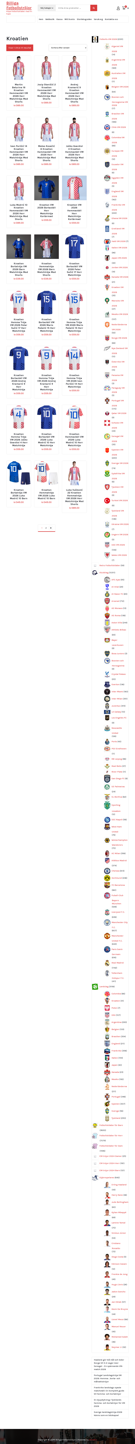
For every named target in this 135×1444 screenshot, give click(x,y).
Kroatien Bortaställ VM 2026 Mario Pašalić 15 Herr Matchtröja (46, 325)
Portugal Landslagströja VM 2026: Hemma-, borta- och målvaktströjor (108, 1378)
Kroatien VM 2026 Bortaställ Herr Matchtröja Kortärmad (46, 211)
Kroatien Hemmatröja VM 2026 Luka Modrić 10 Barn (46, 494)
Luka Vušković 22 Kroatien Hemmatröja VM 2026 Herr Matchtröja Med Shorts (74, 497)
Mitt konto (70, 19)
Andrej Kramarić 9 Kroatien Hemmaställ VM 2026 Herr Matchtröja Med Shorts (74, 93)
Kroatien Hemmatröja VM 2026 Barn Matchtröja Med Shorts (46, 269)
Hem (41, 19)
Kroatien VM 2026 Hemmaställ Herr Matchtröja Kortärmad (74, 212)
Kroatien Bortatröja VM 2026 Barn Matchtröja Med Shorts (18, 269)
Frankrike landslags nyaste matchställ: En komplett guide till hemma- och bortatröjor (109, 1390)
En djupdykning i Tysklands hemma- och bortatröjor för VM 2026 (109, 1403)
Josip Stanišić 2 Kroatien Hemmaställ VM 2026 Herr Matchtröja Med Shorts (46, 91)
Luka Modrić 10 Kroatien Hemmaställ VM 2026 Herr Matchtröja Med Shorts (18, 212)
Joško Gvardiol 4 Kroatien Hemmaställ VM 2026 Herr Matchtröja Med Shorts (74, 153)
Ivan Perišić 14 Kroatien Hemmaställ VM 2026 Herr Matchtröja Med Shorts (18, 153)
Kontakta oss (111, 19)
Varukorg (98, 19)
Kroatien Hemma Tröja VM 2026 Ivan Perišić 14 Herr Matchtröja (74, 381)
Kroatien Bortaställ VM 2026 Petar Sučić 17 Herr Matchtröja (74, 269)
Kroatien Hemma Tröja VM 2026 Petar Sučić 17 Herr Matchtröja (18, 325)
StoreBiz (93, 1439)
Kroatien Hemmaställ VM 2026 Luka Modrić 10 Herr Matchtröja (74, 440)
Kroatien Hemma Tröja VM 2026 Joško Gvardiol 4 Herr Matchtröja (19, 440)
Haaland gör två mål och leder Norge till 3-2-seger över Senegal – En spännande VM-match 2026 (109, 1365)
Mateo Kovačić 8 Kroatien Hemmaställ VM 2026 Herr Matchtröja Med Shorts (46, 153)
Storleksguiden (84, 19)
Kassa (59, 19)
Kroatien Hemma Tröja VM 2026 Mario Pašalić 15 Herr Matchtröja (74, 325)
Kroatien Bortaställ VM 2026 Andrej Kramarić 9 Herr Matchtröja (19, 382)
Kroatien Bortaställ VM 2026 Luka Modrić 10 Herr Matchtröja (46, 440)
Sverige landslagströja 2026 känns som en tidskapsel (108, 1414)
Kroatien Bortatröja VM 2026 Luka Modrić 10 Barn (18, 494)
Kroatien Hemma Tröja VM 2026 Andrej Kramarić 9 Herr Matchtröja (46, 382)
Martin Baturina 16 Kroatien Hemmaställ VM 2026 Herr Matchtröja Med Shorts (18, 93)
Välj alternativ (20, 83)
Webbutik (49, 19)
